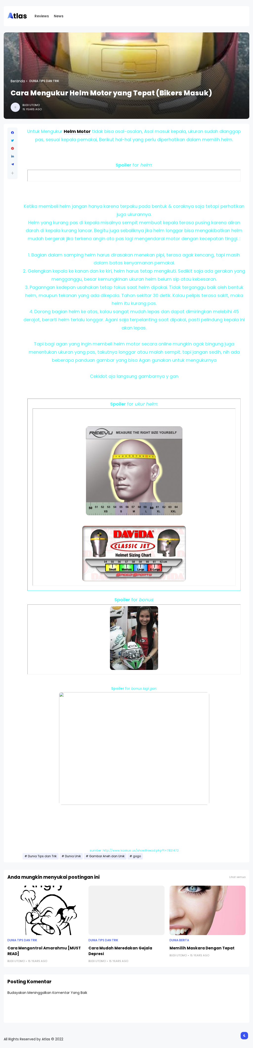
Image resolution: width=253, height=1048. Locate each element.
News (58, 16)
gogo (137, 856)
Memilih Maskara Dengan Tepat (201, 948)
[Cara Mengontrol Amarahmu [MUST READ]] (45, 910)
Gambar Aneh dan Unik (107, 856)
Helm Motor (77, 131)
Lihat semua (237, 877)
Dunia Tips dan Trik (44, 81)
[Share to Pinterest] (12, 148)
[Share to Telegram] (12, 164)
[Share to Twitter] (12, 140)
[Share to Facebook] (12, 132)
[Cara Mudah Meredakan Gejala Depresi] (126, 910)
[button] (12, 173)
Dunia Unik (73, 856)
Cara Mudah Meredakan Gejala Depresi (120, 950)
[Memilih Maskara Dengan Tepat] (207, 910)
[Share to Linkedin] (12, 156)
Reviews (42, 16)
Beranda (18, 81)
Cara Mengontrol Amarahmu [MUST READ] (44, 950)
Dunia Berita (179, 940)
